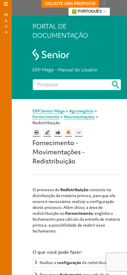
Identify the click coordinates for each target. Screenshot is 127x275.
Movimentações (79, 117)
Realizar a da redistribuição (76, 262)
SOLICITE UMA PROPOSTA (70, 3)
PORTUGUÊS (89, 11)
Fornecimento (45, 117)
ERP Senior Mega (48, 111)
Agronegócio (81, 111)
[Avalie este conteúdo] (58, 133)
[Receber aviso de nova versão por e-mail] (68, 133)
